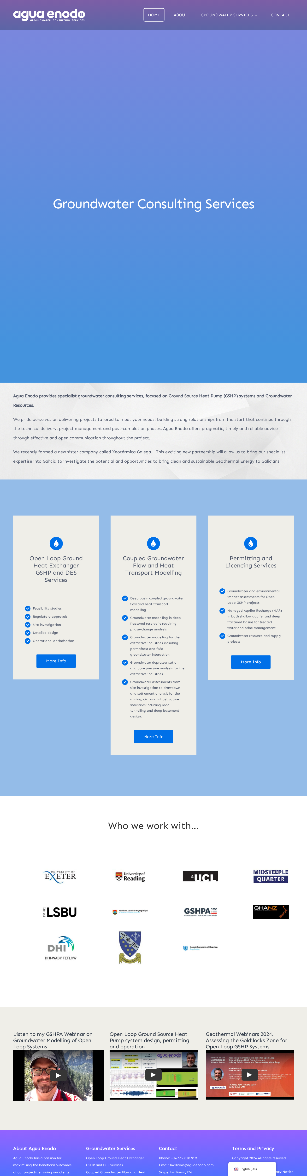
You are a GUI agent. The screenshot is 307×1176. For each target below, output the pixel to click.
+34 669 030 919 (184, 1158)
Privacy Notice (281, 1172)
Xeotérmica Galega (131, 451)
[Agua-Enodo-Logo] (49, 10)
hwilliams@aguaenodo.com (192, 1165)
